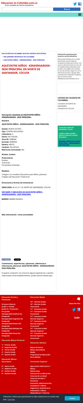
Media (32, 352)
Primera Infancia (8, 304)
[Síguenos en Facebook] (79, 4)
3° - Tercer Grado (8, 350)
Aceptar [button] (72, 398)
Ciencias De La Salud (38, 376)
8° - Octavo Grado (9, 371)
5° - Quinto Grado (9, 354)
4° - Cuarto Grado (8, 352)
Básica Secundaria (37, 350)
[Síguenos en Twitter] (75, 4)
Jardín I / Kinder (8, 306)
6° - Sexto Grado (8, 366)
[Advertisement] (41, 33)
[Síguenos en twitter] (74, 309)
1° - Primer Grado (9, 345)
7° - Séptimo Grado (9, 368)
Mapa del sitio (74, 303)
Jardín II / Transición (10, 309)
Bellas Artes (35, 371)
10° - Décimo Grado (38, 302)
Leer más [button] (11, 399)
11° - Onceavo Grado (38, 309)
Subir (77, 317)
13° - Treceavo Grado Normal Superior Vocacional (38, 335)
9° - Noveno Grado (9, 373)
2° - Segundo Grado (9, 347)
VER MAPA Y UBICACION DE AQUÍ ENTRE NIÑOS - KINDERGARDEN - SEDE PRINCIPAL (22, 193)
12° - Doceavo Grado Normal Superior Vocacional (38, 323)
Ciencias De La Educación (40, 373)
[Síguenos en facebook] (78, 309)
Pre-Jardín (6, 311)
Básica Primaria (36, 347)
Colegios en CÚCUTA (66, 108)
